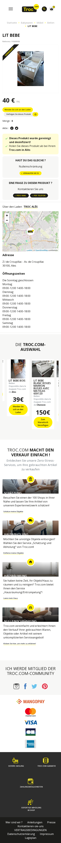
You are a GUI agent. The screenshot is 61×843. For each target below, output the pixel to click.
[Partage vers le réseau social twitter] (16, 128)
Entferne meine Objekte (13, 553)
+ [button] (7, 215)
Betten (50, 22)
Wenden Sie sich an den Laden (18, 110)
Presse (51, 822)
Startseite (12, 22)
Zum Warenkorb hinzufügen (43, 422)
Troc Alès (31, 206)
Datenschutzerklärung (21, 834)
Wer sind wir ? (14, 822)
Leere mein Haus (10, 598)
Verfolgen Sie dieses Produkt (21, 114)
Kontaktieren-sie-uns (31, 826)
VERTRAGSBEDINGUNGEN (30, 830)
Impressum (47, 834)
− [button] (7, 220)
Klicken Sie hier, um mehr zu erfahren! (19, 643)
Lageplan (30, 838)
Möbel (40, 22)
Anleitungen (34, 822)
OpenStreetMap (41, 250)
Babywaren (27, 22)
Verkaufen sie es (31, 173)
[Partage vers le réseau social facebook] (12, 128)
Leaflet (29, 250)
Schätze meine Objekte (13, 511)
